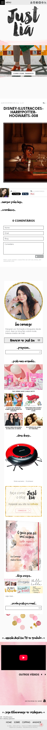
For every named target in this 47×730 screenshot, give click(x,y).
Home (9, 722)
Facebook (37, 2)
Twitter (40, 2)
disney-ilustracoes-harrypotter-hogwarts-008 (23, 112)
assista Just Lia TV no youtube (23, 638)
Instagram (34, 2)
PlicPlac (35, 727)
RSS (45, 2)
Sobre (17, 722)
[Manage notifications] (41, 725)
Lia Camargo (18, 727)
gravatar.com (8, 261)
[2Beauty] (36, 590)
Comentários (38, 191)
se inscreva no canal (33, 701)
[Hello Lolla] (36, 582)
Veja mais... (9, 596)
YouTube (31, 2)
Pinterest (42, 2)
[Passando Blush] (23, 590)
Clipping (26, 722)
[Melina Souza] (23, 582)
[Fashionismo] (10, 582)
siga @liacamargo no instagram (23, 712)
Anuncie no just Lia (22, 340)
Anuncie (37, 722)
